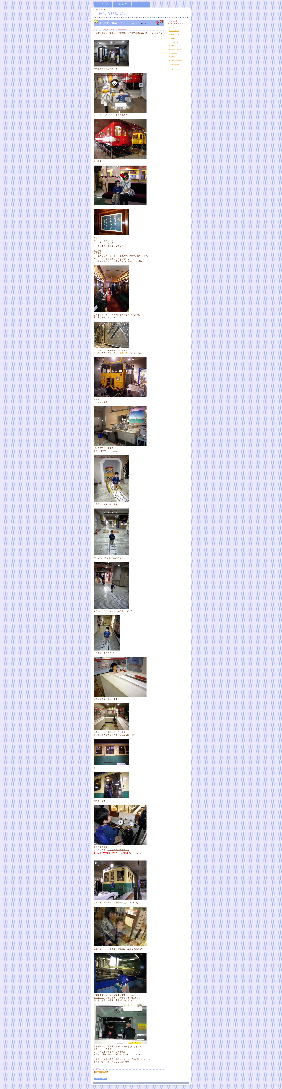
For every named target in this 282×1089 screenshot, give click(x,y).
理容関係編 (172, 56)
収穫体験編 (172, 45)
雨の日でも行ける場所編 (176, 60)
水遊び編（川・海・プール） (177, 34)
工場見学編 (172, 38)
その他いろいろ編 (174, 64)
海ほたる (123, 353)
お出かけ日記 (120, 13)
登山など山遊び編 (174, 31)
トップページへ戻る (174, 69)
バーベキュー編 (173, 42)
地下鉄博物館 (101, 1072)
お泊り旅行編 (173, 53)
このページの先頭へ (100, 1079)
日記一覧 (171, 27)
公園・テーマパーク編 (175, 49)
